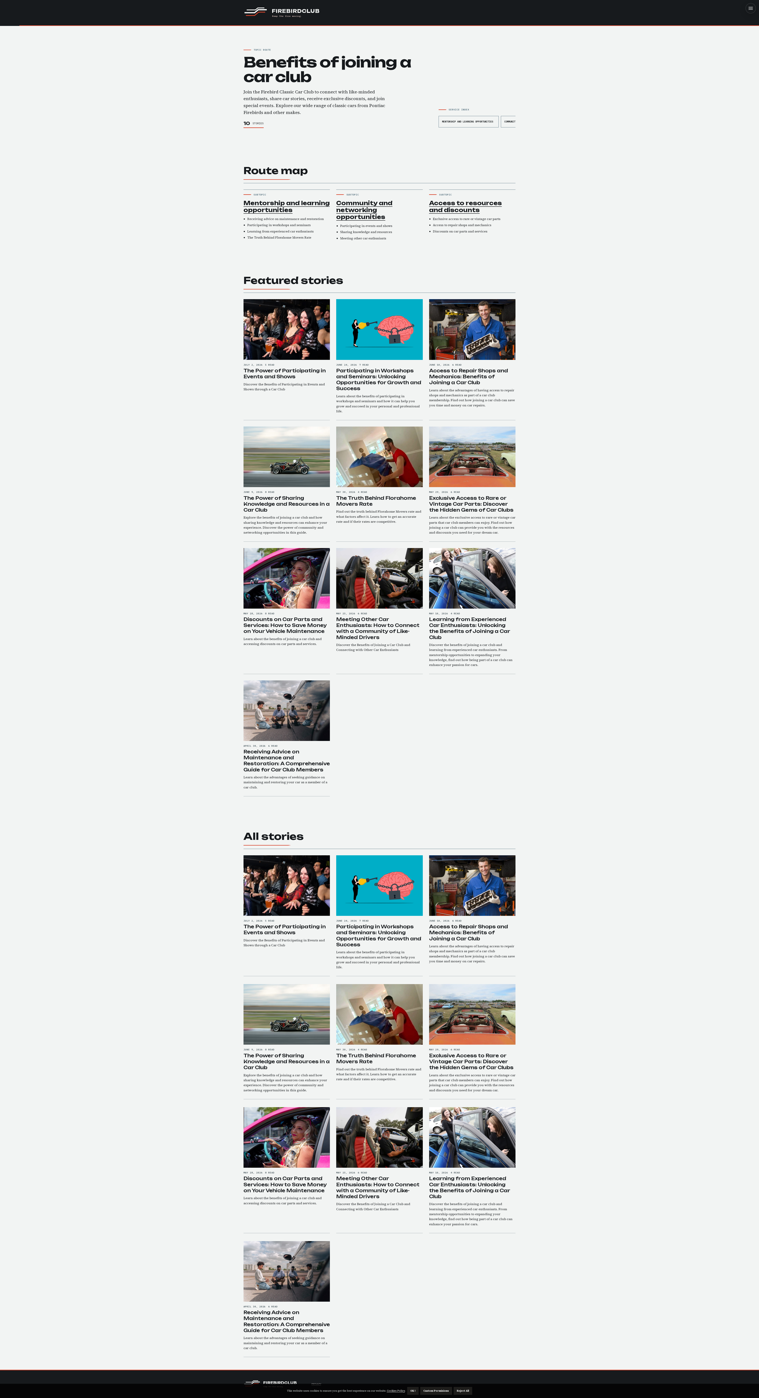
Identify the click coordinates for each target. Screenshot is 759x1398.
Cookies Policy (396, 1390)
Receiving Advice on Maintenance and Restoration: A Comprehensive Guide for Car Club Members (287, 760)
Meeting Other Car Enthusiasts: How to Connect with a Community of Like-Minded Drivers (377, 628)
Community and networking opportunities (364, 210)
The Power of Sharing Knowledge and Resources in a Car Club (287, 504)
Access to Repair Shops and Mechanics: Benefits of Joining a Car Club (468, 376)
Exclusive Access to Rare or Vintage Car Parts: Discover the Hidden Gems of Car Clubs (471, 504)
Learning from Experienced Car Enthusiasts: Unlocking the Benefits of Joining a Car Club (469, 628)
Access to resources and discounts (465, 206)
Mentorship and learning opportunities (467, 121)
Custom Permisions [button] (436, 1390)
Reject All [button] (463, 1390)
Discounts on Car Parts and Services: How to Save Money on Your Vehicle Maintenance (285, 625)
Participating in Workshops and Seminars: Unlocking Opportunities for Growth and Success (378, 379)
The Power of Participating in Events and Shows (285, 373)
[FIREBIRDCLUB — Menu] (751, 8)
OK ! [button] (412, 1390)
